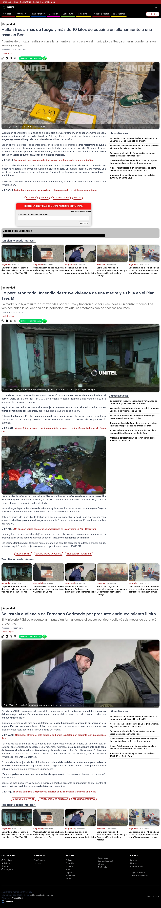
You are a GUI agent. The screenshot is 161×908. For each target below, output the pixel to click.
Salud (68, 879)
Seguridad (8, 24)
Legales (37, 863)
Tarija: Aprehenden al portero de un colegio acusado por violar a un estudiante (55, 190)
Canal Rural (68, 14)
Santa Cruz (25, 2)
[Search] (156, 7)
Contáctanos (39, 860)
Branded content (105, 861)
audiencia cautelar (23, 799)
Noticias (7, 14)
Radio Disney (38, 14)
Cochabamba (48, 2)
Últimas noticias (10, 2)
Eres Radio (53, 14)
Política (69, 860)
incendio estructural (79, 554)
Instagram (8, 869)
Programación (136, 866)
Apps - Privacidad (138, 872)
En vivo (154, 14)
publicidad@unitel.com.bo (41, 895)
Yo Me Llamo (119, 14)
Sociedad (101, 265)
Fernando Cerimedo (84, 799)
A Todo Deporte (101, 14)
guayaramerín (61, 198)
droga (44, 198)
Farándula (102, 867)
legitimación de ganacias (54, 799)
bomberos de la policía (49, 554)
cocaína (31, 198)
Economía (70, 876)
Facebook (8, 860)
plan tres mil (23, 554)
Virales (101, 864)
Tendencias (103, 858)
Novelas (133, 863)
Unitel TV (21, 14)
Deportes (70, 873)
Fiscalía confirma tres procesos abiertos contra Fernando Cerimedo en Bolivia (55, 792)
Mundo (69, 869)
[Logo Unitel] (9, 7)
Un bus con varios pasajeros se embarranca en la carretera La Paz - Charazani (55, 529)
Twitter (6, 863)
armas (77, 198)
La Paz (36, 2)
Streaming (82, 14)
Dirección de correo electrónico (33, 215)
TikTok (6, 866)
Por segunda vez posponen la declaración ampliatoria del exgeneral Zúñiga (53, 160)
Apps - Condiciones (139, 876)
